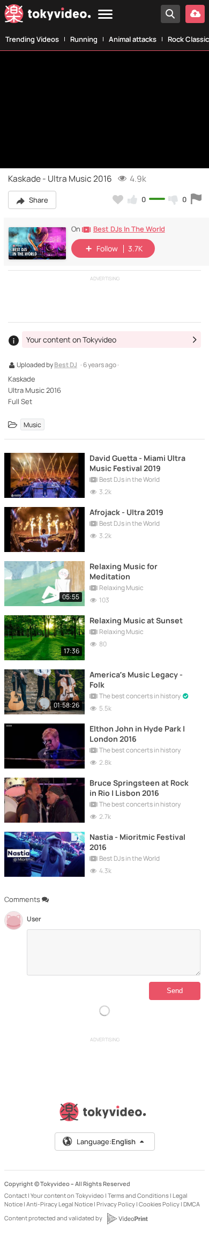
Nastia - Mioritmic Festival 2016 (137, 842)
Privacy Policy (115, 1204)
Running (84, 39)
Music (32, 424)
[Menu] (105, 15)
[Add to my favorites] (118, 199)
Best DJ (65, 365)
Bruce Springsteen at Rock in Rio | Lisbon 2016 (139, 788)
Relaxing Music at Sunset (136, 620)
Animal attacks (132, 39)
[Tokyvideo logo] (47, 16)
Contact (15, 1195)
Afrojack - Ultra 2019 (126, 512)
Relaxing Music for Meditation (123, 571)
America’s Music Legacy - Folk (136, 679)
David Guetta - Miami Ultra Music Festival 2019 (137, 463)
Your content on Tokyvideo (67, 1195)
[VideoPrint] (127, 1219)
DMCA (191, 1204)
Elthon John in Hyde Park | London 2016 (137, 734)
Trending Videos (32, 39)
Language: (106, 1141)
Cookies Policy (159, 1204)
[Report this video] (196, 199)
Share (37, 200)
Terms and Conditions (138, 1195)
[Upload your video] (195, 14)
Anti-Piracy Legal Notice (59, 1204)
